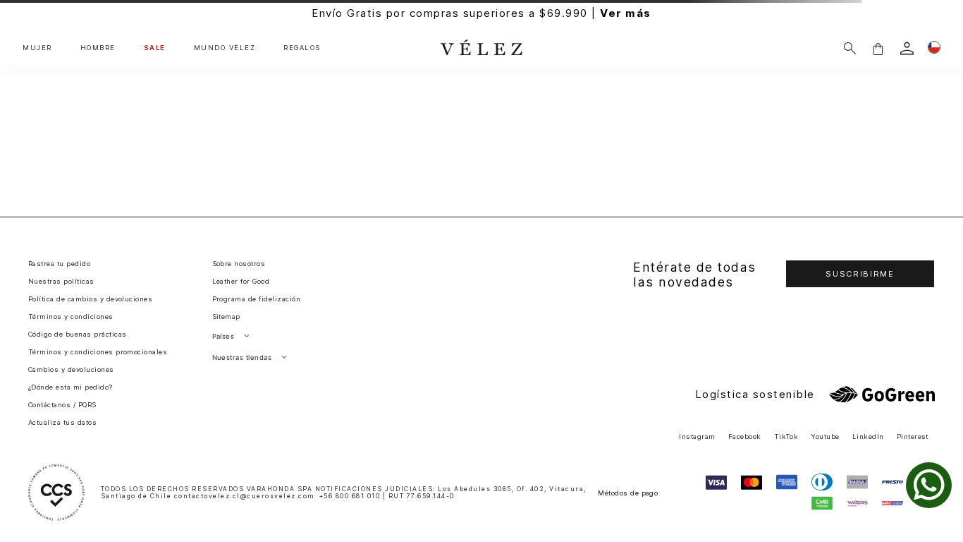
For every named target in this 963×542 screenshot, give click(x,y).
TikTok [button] (786, 436)
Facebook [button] (744, 436)
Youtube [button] (825, 436)
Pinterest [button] (912, 436)
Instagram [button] (697, 436)
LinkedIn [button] (868, 436)
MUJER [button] (37, 48)
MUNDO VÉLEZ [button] (225, 48)
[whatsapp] (929, 485)
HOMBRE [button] (98, 48)
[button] (878, 48)
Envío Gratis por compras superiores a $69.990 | (481, 13)
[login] (907, 48)
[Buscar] (850, 48)
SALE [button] (155, 48)
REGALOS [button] (302, 48)
